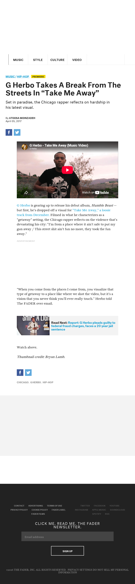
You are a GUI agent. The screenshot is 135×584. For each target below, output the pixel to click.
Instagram (81, 509)
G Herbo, (36, 382)
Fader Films (38, 513)
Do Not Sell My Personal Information (93, 571)
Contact (19, 505)
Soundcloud (117, 509)
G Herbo (23, 205)
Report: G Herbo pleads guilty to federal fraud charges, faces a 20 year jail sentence (83, 325)
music (10, 76)
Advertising (35, 505)
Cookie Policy (40, 509)
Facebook (100, 505)
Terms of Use (54, 505)
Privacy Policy (19, 509)
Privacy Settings (80, 570)
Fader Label (59, 509)
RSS (107, 513)
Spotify (96, 513)
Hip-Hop (23, 76)
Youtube (114, 505)
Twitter (85, 505)
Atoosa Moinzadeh (22, 118)
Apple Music (99, 509)
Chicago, (23, 382)
